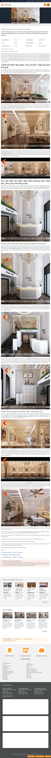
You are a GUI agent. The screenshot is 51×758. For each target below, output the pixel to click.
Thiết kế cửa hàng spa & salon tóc (35, 24)
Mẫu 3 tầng (5, 677)
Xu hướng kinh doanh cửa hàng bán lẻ (34, 672)
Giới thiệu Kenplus (6, 668)
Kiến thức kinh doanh (7, 665)
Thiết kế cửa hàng (6, 663)
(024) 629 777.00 (8, 693)
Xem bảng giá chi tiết (30, 565)
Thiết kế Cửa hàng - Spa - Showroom (17, 24)
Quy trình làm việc (30, 668)
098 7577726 (38, 1)
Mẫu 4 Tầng (28, 677)
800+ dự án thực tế (30, 1)
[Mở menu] (48, 4)
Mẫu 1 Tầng (5, 676)
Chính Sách (28, 673)
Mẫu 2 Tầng (28, 676)
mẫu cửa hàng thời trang (31, 669)
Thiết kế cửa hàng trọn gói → (10, 640)
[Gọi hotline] (45, 5)
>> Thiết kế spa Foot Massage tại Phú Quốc (11, 554)
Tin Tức (28, 667)
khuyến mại (28, 665)
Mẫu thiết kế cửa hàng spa (8, 672)
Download (5, 669)
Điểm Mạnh (5, 675)
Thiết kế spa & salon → (17, 639)
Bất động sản (5, 679)
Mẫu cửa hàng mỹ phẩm (8, 671)
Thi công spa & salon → (29, 639)
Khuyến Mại (5, 667)
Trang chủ (5, 24)
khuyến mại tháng (6, 673)
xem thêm (44, 602)
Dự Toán (4, 664)
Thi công (28, 663)
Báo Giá (28, 675)
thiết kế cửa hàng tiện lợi (31, 671)
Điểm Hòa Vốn (29, 664)
